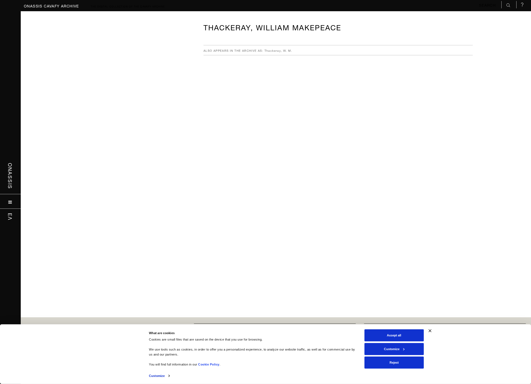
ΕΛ (10, 216)
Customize (157, 376)
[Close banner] (430, 330)
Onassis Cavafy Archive (51, 5)
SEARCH (488, 4)
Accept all (394, 335)
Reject (394, 362)
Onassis (10, 176)
